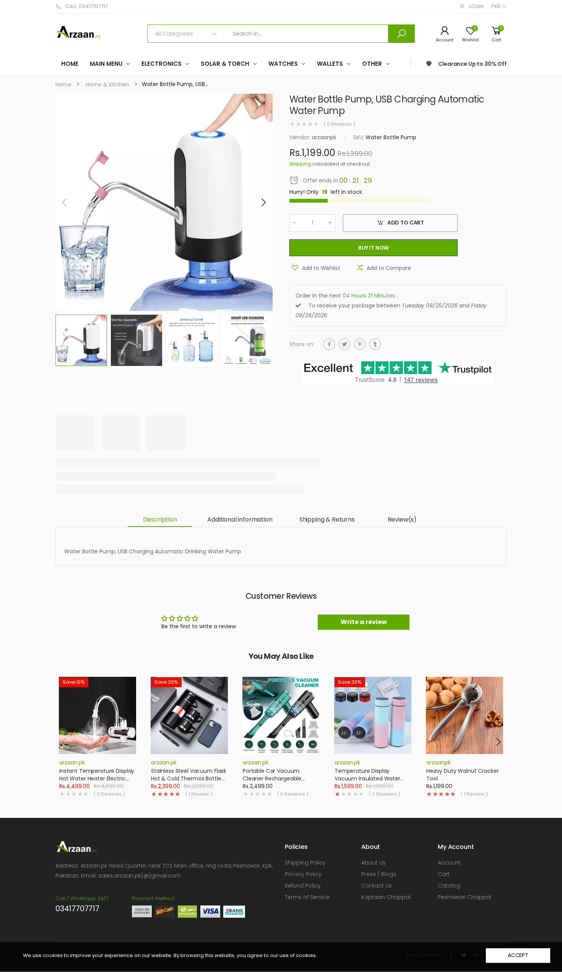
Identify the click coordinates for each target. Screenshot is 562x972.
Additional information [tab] (239, 519)
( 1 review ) (199, 794)
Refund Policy (303, 885)
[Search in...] (401, 33)
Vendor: (300, 137)
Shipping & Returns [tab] (327, 519)
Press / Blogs (378, 874)
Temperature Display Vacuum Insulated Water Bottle (367, 778)
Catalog (449, 885)
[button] (263, 202)
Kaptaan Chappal (386, 897)
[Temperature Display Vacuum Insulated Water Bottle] (372, 715)
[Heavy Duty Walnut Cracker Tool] (464, 715)
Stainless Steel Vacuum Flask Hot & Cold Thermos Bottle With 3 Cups (188, 778)
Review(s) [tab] (402, 519)
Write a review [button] (364, 622)
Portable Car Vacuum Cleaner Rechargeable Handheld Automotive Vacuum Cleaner (272, 782)
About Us (373, 862)
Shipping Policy (305, 862)
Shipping (300, 163)
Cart (444, 874)
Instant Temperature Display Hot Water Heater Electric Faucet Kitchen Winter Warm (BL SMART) (97, 782)
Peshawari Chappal (464, 897)
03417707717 (77, 908)
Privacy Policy (303, 874)
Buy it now (373, 248)
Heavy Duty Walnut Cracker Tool (462, 774)
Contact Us (376, 885)
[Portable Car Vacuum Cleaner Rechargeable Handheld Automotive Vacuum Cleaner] (281, 715)
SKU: (359, 137)
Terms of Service (307, 897)
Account (449, 862)
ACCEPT (518, 955)
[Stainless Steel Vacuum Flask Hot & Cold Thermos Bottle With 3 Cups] (189, 715)
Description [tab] (160, 519)
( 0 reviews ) (339, 124)
